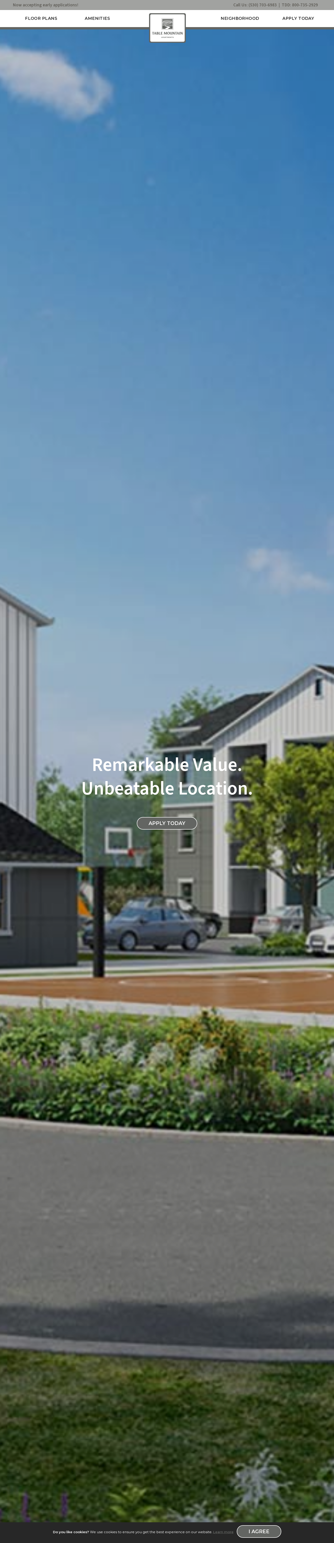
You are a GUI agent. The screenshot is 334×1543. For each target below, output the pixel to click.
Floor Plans (41, 18)
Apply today (167, 823)
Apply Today (298, 18)
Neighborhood (240, 18)
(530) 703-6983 (263, 5)
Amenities (97, 18)
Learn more (223, 1532)
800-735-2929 (305, 5)
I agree (259, 1531)
